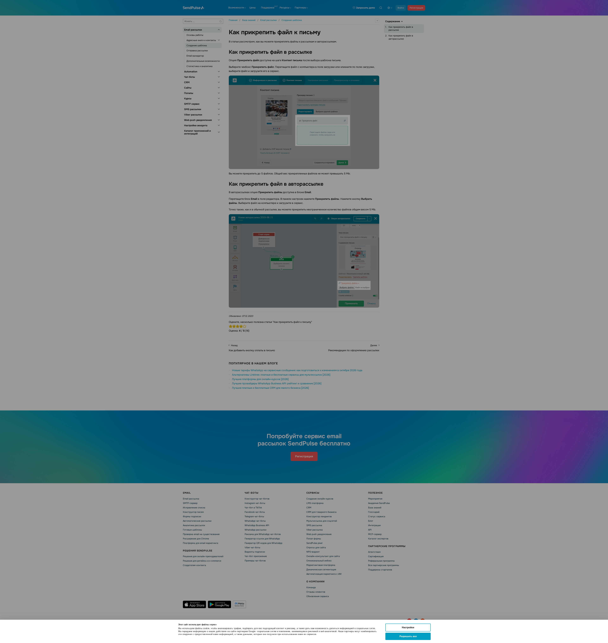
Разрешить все (408, 636)
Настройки (408, 627)
